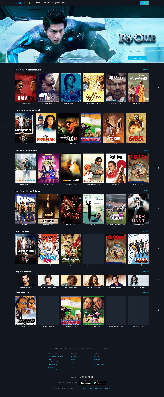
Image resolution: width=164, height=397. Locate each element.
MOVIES (37, 3)
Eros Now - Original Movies (28, 69)
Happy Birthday (23, 271)
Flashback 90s (22, 292)
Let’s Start (144, 3)
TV (52, 3)
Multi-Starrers (22, 231)
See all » (146, 69)
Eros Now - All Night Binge (27, 191)
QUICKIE (57, 3)
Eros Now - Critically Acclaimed (30, 373)
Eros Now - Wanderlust (26, 150)
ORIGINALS (46, 3)
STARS (64, 3)
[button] (77, 65)
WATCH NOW (137, 58)
